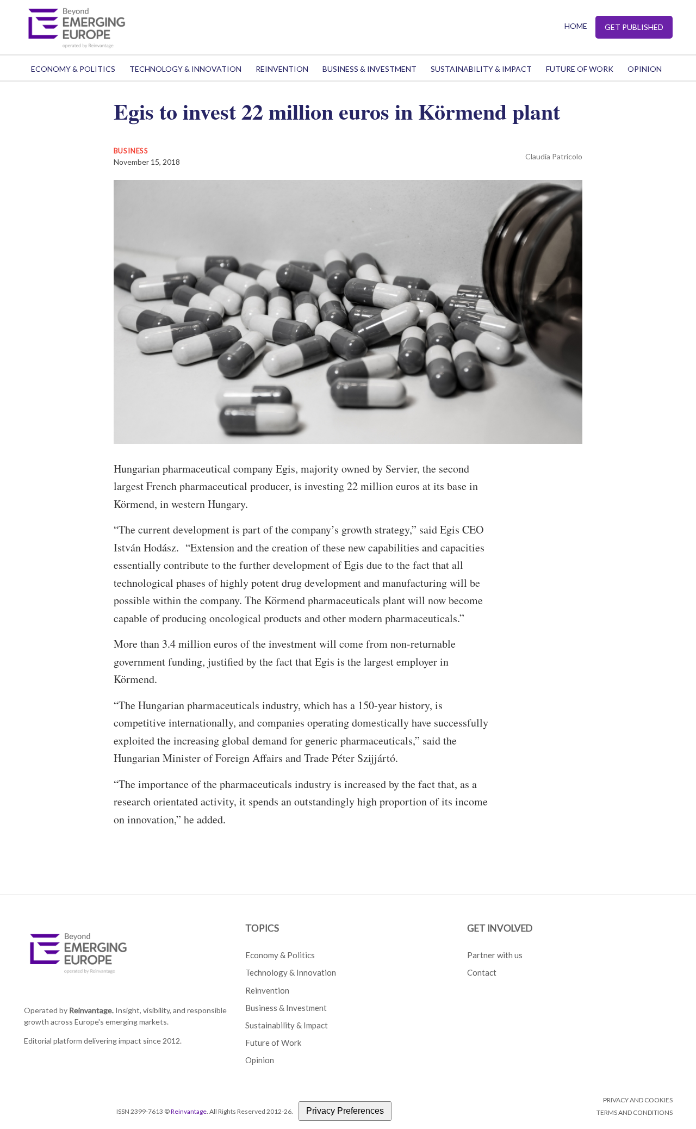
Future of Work (579, 68)
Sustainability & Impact (481, 68)
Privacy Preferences (345, 1110)
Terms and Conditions (634, 1112)
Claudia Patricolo (553, 156)
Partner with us (495, 955)
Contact (481, 972)
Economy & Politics (73, 68)
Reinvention (282, 68)
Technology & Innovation (185, 68)
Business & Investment (369, 68)
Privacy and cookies (638, 1100)
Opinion (644, 68)
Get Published (634, 27)
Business (131, 150)
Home (575, 25)
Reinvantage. (91, 1010)
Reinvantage (189, 1111)
